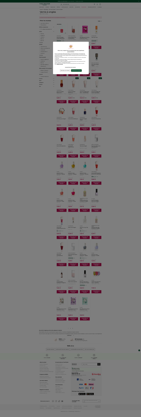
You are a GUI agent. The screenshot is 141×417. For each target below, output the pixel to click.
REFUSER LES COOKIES (65, 70)
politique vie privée (60, 64)
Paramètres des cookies (70, 67)
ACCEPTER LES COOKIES (76, 70)
